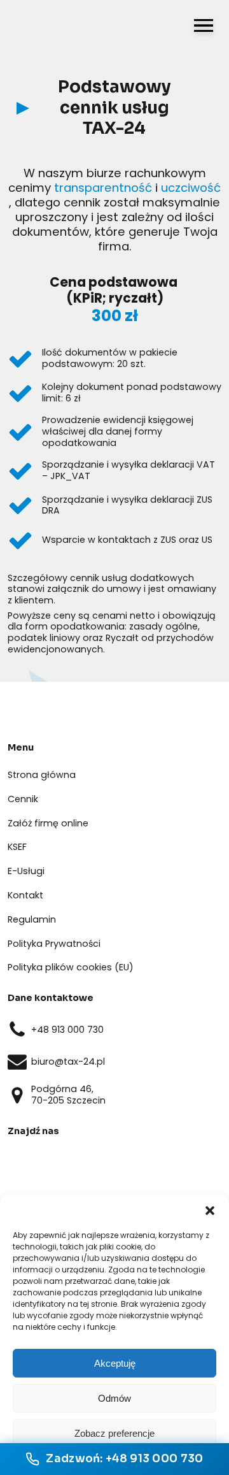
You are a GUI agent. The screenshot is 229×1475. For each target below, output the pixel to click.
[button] (210, 1210)
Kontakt (25, 895)
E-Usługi (26, 871)
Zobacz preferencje (114, 1433)
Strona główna (42, 774)
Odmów (114, 1398)
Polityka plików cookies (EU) (71, 967)
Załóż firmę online (48, 823)
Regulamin (32, 919)
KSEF (17, 846)
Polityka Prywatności (54, 943)
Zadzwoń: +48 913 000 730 (124, 1458)
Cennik (23, 799)
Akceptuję (114, 1363)
